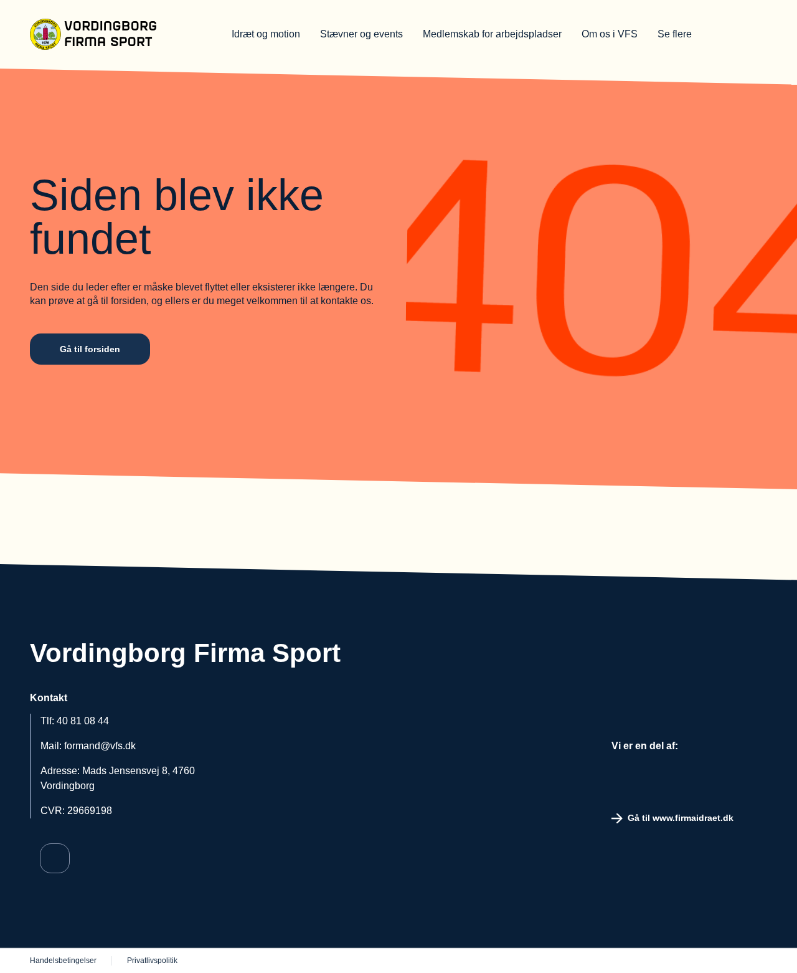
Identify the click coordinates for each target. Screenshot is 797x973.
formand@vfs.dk (100, 746)
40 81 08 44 (83, 721)
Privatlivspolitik (152, 960)
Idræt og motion (266, 34)
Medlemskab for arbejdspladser (492, 34)
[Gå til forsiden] (111, 34)
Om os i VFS (610, 34)
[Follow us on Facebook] (55, 858)
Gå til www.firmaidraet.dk (680, 818)
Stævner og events (361, 34)
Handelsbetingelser (63, 960)
